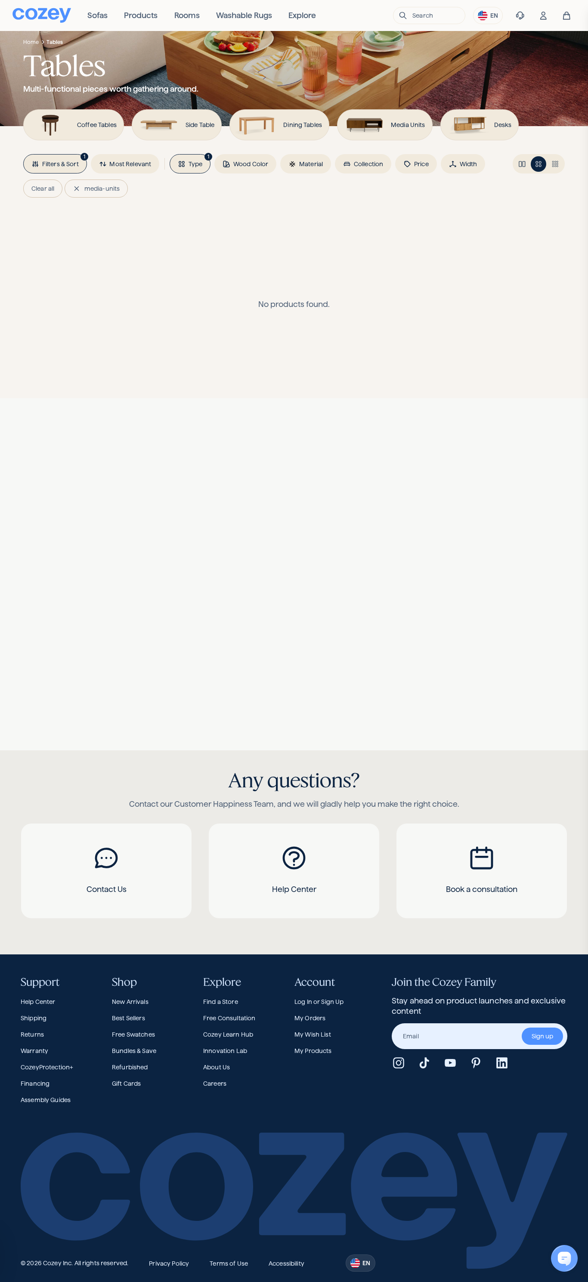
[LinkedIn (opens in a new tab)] (502, 1063)
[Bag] (566, 15)
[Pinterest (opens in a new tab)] (476, 1063)
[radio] (522, 164)
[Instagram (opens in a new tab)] (398, 1063)
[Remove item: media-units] (76, 188)
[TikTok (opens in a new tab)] (424, 1063)
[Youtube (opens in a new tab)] (450, 1063)
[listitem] (97, 15)
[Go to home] (42, 15)
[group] (479, 1036)
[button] (429, 15)
